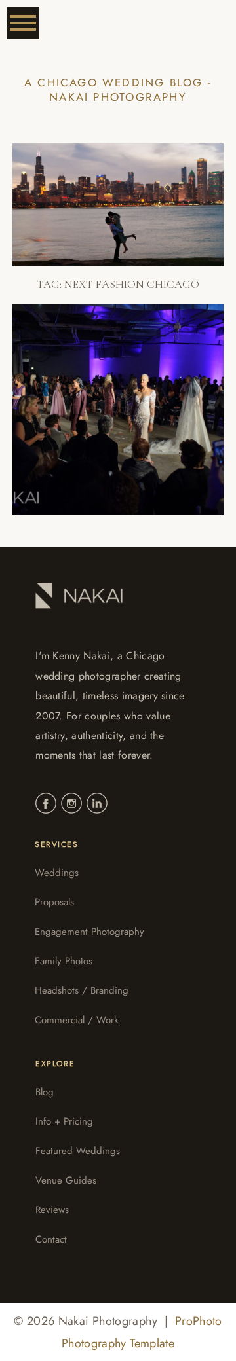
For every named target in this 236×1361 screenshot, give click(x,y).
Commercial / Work (77, 1020)
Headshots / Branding (81, 990)
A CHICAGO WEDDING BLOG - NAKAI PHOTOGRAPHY (118, 90)
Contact (51, 1239)
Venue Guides (65, 1180)
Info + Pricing (64, 1121)
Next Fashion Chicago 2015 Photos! (113, 397)
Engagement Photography (89, 931)
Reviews (52, 1210)
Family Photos (63, 961)
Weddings (57, 872)
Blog (44, 1092)
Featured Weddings (77, 1151)
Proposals (54, 902)
